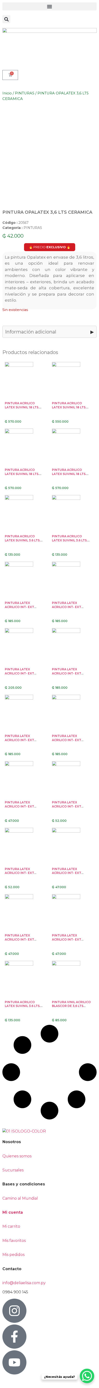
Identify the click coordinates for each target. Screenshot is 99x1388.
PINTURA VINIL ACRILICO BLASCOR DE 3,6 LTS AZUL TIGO (71, 1006)
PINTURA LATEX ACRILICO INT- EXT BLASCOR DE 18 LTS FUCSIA (20, 675)
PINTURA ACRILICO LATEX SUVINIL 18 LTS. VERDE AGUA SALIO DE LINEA (69, 409)
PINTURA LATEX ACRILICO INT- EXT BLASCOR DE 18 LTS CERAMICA (67, 742)
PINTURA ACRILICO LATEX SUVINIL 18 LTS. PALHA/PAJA (22, 474)
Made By (14, 1381)
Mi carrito (11, 1226)
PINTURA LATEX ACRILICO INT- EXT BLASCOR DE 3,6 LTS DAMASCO (67, 875)
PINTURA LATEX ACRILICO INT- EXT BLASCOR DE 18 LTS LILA (70, 607)
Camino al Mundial (20, 1198)
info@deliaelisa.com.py (24, 1283)
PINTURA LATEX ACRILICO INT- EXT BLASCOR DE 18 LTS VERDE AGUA (20, 609)
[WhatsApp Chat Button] (87, 1376)
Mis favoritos (14, 1240)
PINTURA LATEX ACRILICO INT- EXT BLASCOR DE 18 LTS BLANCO (20, 742)
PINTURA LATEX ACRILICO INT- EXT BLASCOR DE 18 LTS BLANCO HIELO (67, 675)
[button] (49, 6)
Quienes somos (16, 1156)
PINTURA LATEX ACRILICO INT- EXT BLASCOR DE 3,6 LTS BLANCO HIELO (20, 941)
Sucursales (13, 1170)
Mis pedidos (13, 1254)
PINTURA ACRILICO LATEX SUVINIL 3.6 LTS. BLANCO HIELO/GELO (22, 1006)
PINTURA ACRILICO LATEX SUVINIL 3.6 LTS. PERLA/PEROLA (22, 540)
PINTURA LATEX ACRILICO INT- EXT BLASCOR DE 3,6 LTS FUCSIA (20, 875)
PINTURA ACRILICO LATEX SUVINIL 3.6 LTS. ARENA (69, 540)
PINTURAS (24, 93)
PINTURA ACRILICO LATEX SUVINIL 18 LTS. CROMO (22, 407)
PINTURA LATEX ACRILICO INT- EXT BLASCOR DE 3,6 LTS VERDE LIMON (67, 808)
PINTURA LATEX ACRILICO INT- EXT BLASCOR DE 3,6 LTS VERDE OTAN (20, 808)
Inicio (7, 93)
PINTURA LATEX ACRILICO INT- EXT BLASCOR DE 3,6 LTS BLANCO (67, 941)
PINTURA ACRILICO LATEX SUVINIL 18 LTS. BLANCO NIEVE (69, 474)
